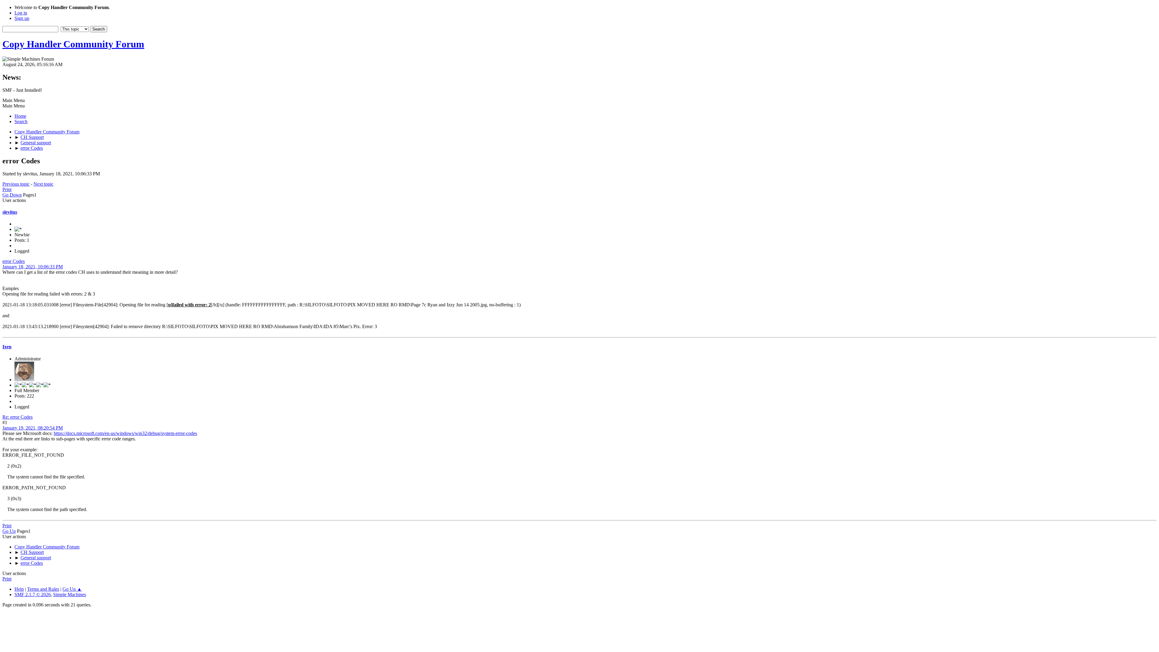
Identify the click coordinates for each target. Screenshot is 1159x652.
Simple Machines (69, 594)
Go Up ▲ (72, 589)
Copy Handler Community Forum (73, 44)
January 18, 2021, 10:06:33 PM (32, 266)
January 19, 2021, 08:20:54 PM (32, 427)
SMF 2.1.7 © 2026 (32, 594)
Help (19, 589)
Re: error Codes (17, 417)
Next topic (43, 184)
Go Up (9, 531)
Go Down (12, 194)
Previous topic (16, 184)
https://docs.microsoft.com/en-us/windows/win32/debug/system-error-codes (125, 433)
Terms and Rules (43, 589)
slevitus (9, 212)
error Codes (13, 261)
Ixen (6, 346)
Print (6, 189)
